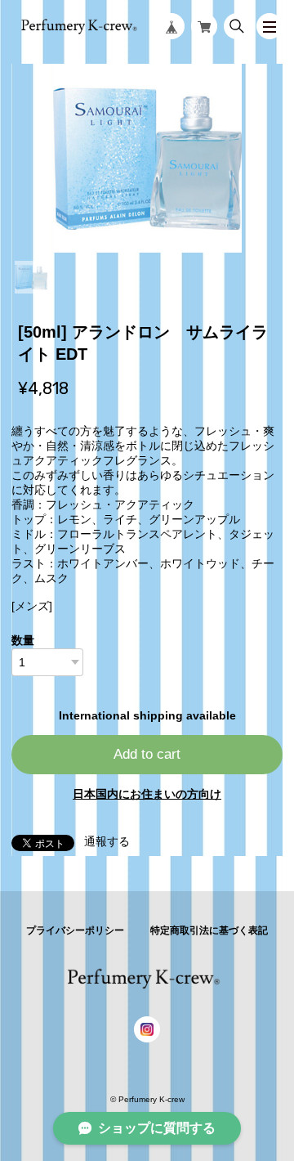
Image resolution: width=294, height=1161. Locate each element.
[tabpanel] (147, 158)
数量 (22, 640)
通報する (107, 841)
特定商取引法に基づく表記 (209, 930)
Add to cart (147, 754)
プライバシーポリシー (75, 930)
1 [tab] (31, 277)
